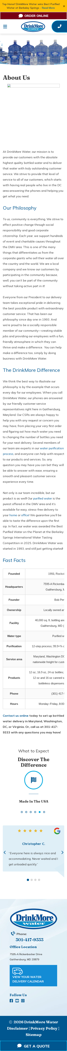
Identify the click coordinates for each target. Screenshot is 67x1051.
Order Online (36, 16)
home (13, 515)
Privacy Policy (44, 1028)
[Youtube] (17, 1001)
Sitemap (34, 1034)
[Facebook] (12, 1001)
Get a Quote (36, 1046)
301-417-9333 (29, 939)
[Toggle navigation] (7, 26)
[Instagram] (23, 1001)
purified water (42, 498)
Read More (48, 7)
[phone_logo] (59, 26)
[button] (22, 812)
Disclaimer (17, 1028)
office (25, 515)
